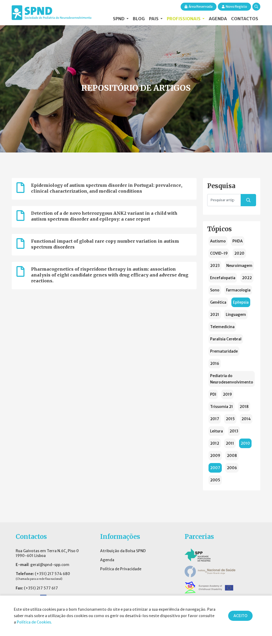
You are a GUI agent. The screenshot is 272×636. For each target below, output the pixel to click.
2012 (214, 443)
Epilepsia (241, 302)
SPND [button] (119, 18)
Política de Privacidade (120, 569)
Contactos (244, 18)
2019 (227, 394)
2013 (234, 431)
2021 (214, 314)
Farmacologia (238, 290)
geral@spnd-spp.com (49, 564)
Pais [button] (154, 18)
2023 (215, 265)
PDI (213, 394)
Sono (214, 290)
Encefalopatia (222, 277)
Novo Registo (236, 7)
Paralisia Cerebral (225, 339)
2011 (230, 443)
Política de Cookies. (34, 622)
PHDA (237, 241)
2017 (214, 418)
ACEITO (240, 615)
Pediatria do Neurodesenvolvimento (231, 379)
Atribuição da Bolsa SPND (123, 550)
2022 (247, 277)
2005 (215, 480)
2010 (245, 443)
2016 (214, 363)
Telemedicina (222, 326)
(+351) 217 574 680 (52, 573)
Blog (139, 18)
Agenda (218, 18)
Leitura (216, 431)
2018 (244, 406)
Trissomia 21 (221, 406)
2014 (246, 418)
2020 (239, 253)
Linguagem (236, 314)
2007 (215, 467)
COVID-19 (219, 253)
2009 (215, 455)
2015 (230, 418)
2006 (232, 467)
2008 (232, 455)
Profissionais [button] (184, 18)
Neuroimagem (239, 265)
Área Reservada (200, 7)
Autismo (218, 241)
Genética (218, 302)
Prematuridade (224, 351)
